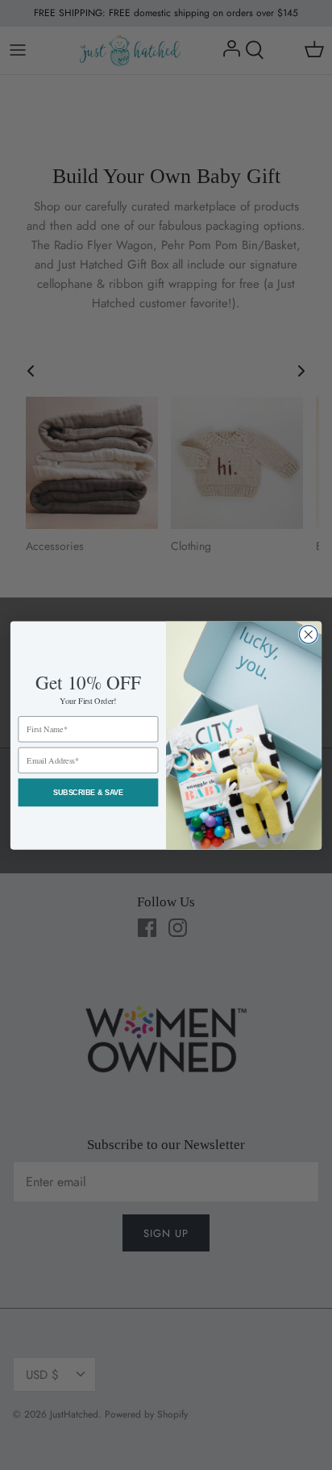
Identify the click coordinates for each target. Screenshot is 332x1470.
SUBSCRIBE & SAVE (88, 792)
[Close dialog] (308, 634)
